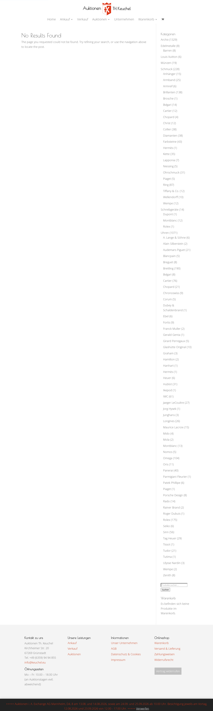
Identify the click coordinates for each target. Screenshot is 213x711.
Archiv (165, 39)
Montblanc (170, 220)
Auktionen (74, 654)
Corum (167, 299)
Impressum (118, 660)
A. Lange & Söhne (174, 237)
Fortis (166, 322)
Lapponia (169, 160)
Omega (167, 458)
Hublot (167, 384)
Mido (166, 433)
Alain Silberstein (173, 243)
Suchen (165, 589)
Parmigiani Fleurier (175, 476)
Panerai (168, 470)
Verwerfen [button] (142, 708)
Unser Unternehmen (124, 643)
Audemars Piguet (174, 250)
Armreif (167, 86)
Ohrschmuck (171, 172)
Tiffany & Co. (171, 191)
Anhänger (169, 74)
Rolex (166, 226)
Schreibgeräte (170, 209)
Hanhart (168, 365)
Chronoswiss (171, 293)
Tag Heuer (169, 538)
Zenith (167, 575)
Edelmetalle (168, 46)
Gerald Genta (171, 335)
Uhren (165, 233)
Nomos (167, 452)
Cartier (167, 111)
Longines (168, 421)
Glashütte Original (174, 347)
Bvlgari (167, 105)
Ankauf (65, 19)
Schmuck (166, 69)
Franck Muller (172, 329)
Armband (169, 80)
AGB (113, 648)
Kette (166, 154)
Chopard (168, 117)
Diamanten (170, 135)
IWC (165, 396)
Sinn (166, 532)
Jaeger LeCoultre (173, 402)
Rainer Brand (171, 507)
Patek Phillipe (171, 483)
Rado (166, 501)
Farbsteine (170, 141)
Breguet (168, 262)
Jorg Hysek (169, 409)
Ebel (166, 316)
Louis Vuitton (169, 57)
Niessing (168, 166)
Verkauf (82, 19)
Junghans (169, 415)
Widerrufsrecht (163, 660)
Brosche (168, 98)
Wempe (168, 203)
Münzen (166, 63)
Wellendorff (170, 197)
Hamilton (169, 359)
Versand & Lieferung (167, 648)
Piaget (167, 179)
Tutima (167, 557)
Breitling (168, 268)
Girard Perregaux (174, 341)
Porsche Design (173, 495)
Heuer (167, 378)
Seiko (166, 526)
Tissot (166, 544)
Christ (166, 123)
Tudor (167, 550)
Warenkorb (146, 19)
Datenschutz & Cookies (126, 654)
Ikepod (167, 390)
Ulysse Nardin (172, 563)
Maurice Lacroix (173, 427)
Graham (168, 353)
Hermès (168, 148)
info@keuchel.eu (35, 662)
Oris (165, 464)
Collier (167, 129)
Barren (167, 50)
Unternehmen (124, 19)
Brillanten (169, 92)
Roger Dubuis (171, 513)
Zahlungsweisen (164, 654)
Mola (166, 439)
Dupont (168, 214)
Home (51, 19)
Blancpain (169, 256)
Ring (166, 185)
